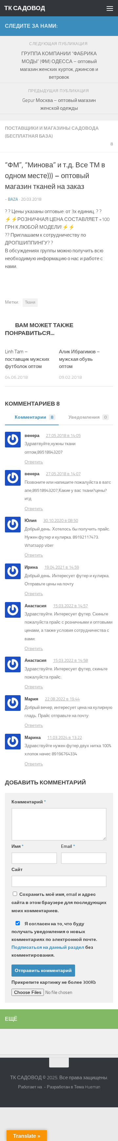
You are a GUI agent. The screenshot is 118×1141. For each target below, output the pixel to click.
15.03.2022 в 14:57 (70, 605)
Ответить (34, 462)
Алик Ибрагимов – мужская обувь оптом (79, 359)
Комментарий (28, 802)
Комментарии (34, 417)
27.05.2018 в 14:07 (63, 473)
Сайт (17, 869)
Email (68, 846)
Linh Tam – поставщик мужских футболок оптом (27, 359)
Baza (13, 199)
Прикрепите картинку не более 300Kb (53, 982)
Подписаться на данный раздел (47, 947)
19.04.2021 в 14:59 (61, 567)
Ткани (30, 302)
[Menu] (110, 8)
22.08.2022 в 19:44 (62, 698)
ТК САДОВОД (24, 8)
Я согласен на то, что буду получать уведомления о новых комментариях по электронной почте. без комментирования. (54, 939)
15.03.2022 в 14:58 (70, 660)
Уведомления (88, 417)
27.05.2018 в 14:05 (63, 435)
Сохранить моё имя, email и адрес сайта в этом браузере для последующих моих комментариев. (59, 903)
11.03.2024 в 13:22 (64, 737)
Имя (17, 846)
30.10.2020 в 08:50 (60, 520)
